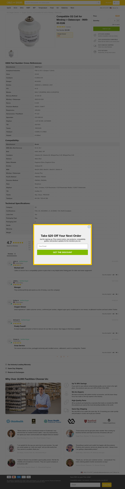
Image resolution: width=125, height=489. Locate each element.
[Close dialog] (89, 227)
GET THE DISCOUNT (62, 252)
